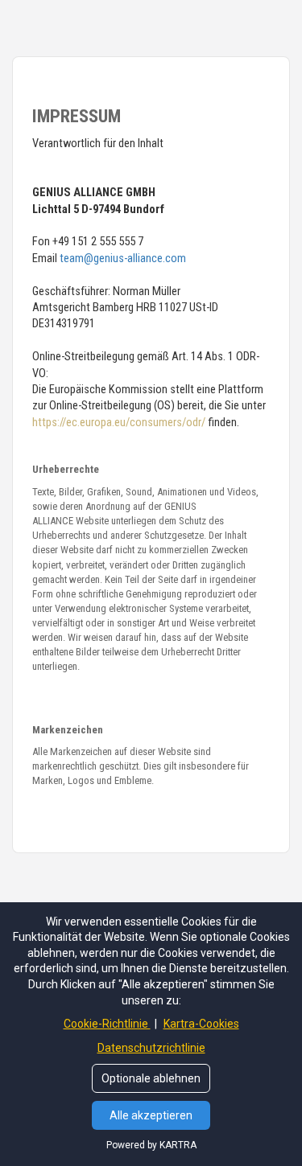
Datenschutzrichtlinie (151, 1047)
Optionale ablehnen (151, 1078)
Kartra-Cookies (201, 1023)
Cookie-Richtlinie (107, 1023)
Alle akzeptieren (151, 1115)
